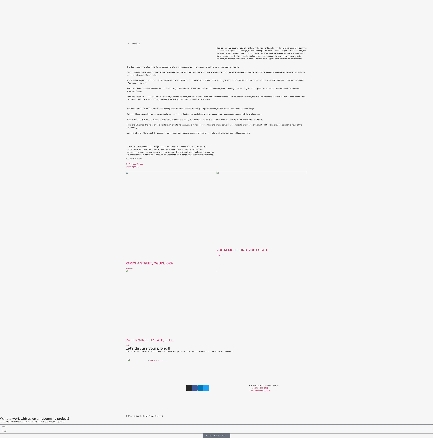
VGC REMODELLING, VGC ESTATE (242, 250)
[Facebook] (195, 388)
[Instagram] (189, 388)
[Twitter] (206, 388)
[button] (126, 161)
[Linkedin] (200, 388)
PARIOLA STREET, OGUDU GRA (149, 263)
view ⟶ (129, 268)
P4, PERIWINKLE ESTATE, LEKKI (150, 340)
